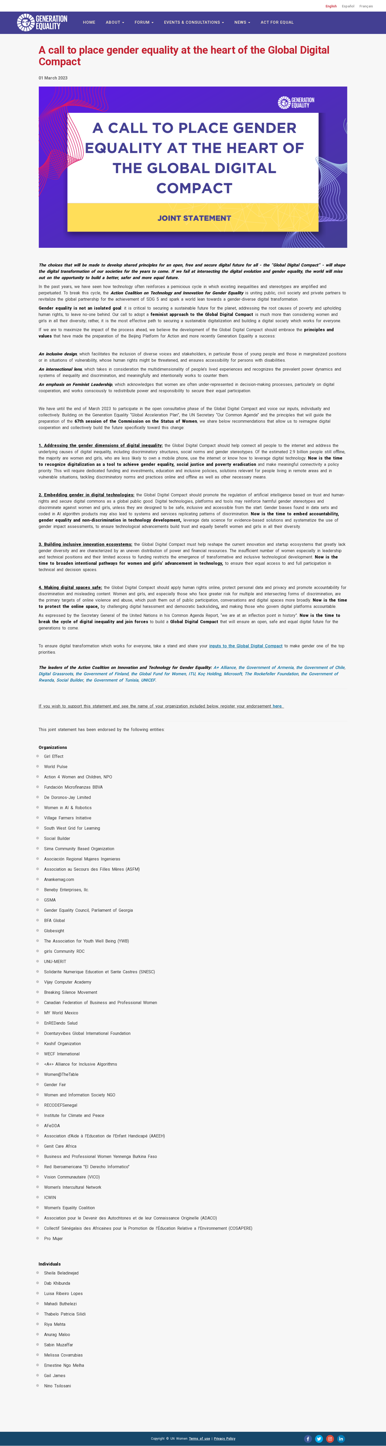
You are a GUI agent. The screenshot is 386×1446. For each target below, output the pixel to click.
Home (89, 22)
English (331, 6)
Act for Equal (277, 22)
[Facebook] (308, 1439)
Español (348, 6)
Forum (143, 22)
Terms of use (199, 1438)
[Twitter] (319, 1439)
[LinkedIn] (341, 1439)
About (114, 22)
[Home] (43, 23)
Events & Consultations (192, 22)
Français (366, 6)
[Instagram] (330, 1439)
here (277, 706)
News (241, 22)
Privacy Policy (224, 1438)
